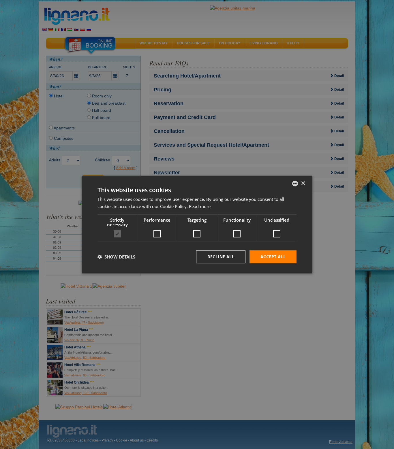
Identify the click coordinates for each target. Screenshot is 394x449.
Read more (200, 206)
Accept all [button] (273, 256)
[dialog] (197, 224)
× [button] (303, 183)
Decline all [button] (220, 256)
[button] (116, 257)
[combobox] (295, 183)
